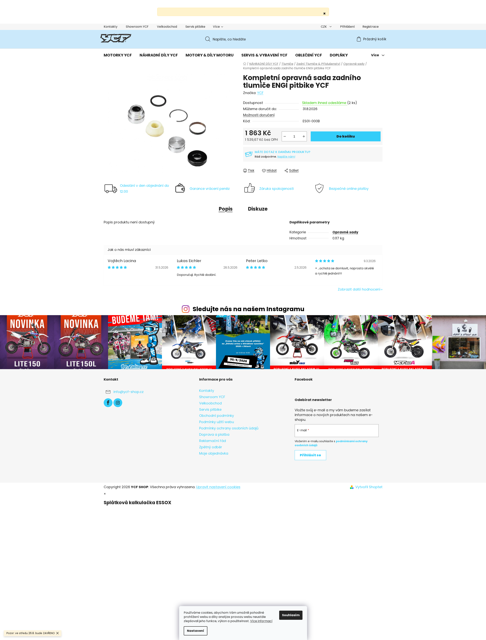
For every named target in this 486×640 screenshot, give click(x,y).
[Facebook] (108, 402)
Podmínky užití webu (216, 421)
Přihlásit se (310, 455)
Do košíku (345, 136)
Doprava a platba (214, 434)
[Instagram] (117, 402)
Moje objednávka (213, 453)
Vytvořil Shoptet (368, 487)
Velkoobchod (167, 26)
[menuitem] (118, 55)
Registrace (370, 26)
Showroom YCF (137, 26)
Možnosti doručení (259, 115)
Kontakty (110, 26)
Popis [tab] (226, 208)
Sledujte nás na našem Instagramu (248, 309)
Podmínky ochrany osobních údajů (228, 428)
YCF (260, 92)
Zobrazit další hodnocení (359, 289)
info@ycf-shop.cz (128, 391)
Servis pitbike (195, 26)
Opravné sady (345, 232)
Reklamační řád (212, 440)
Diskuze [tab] (258, 208)
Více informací (261, 621)
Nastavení (195, 631)
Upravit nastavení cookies (218, 487)
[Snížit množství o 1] (285, 136)
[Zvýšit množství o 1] (304, 136)
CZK (324, 26)
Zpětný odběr (210, 447)
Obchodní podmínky (216, 415)
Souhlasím (291, 615)
